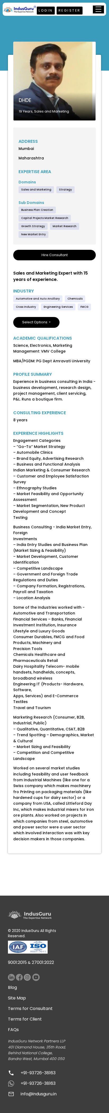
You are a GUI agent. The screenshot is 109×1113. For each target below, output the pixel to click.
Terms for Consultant (30, 1008)
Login (46, 10)
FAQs (13, 1030)
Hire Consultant (55, 255)
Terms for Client (25, 1019)
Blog (12, 987)
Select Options (35, 322)
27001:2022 (43, 962)
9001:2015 (17, 962)
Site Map (17, 998)
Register (69, 10)
